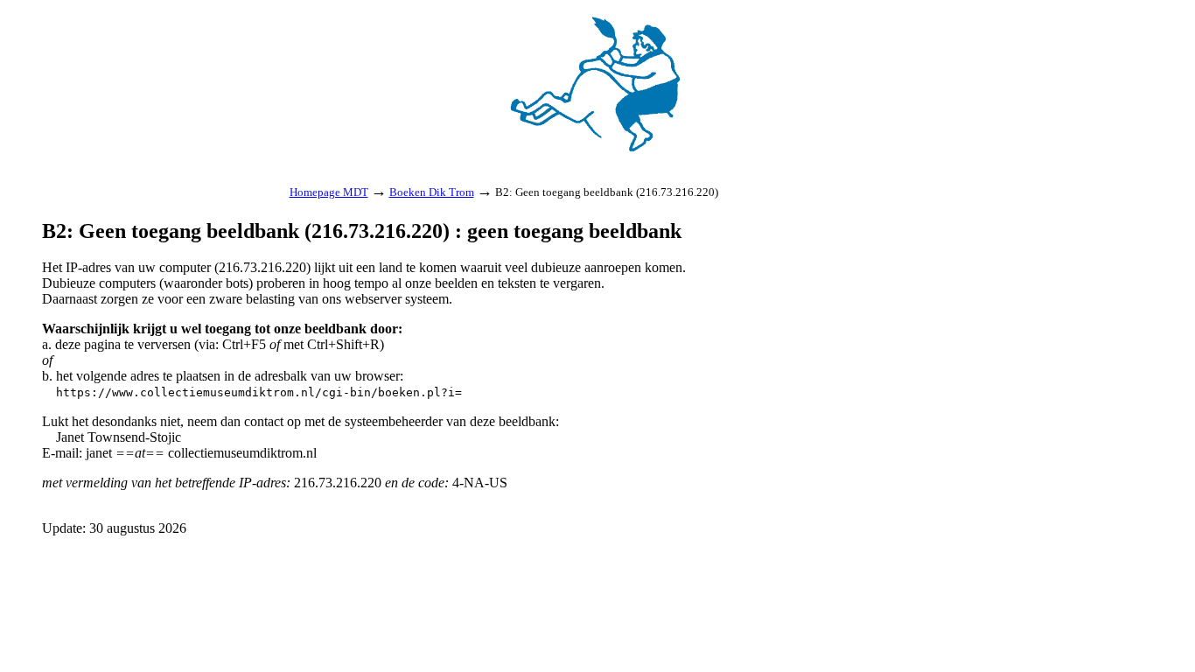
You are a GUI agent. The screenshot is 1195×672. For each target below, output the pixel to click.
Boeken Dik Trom (431, 192)
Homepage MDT (329, 192)
